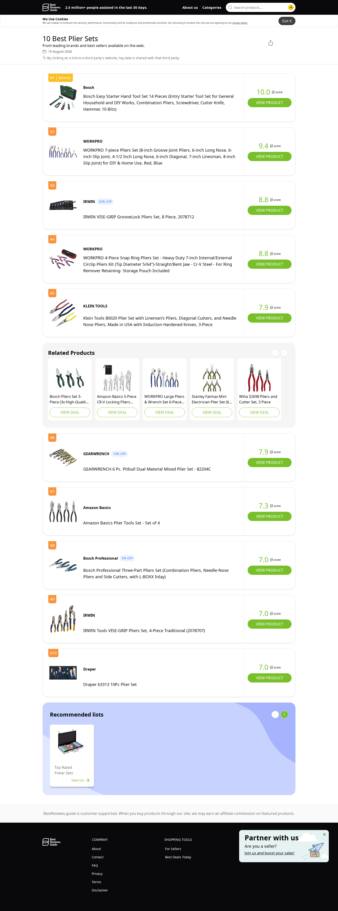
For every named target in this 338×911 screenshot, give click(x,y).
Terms (96, 882)
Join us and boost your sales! (269, 853)
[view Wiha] (259, 378)
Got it (287, 20)
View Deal (69, 412)
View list (77, 780)
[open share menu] (270, 43)
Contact (97, 857)
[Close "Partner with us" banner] (324, 834)
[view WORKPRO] (63, 151)
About (96, 849)
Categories (211, 7)
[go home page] (52, 7)
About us (190, 7)
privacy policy (239, 22)
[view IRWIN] (63, 205)
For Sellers (173, 849)
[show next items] (284, 714)
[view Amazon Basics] (117, 378)
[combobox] (260, 7)
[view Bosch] (63, 97)
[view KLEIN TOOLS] (63, 313)
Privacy (97, 873)
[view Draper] (63, 673)
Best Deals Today (178, 857)
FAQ (95, 865)
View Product (269, 102)
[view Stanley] (212, 378)
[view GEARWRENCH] (63, 457)
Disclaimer (100, 890)
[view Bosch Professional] (63, 565)
